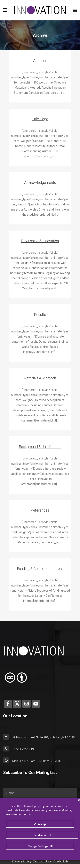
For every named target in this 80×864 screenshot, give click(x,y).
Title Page (40, 119)
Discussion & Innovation (40, 241)
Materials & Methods (40, 378)
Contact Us (61, 861)
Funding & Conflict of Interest (40, 568)
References (40, 510)
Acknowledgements (40, 182)
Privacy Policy (21, 861)
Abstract (40, 60)
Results (40, 314)
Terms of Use (42, 861)
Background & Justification (40, 447)
